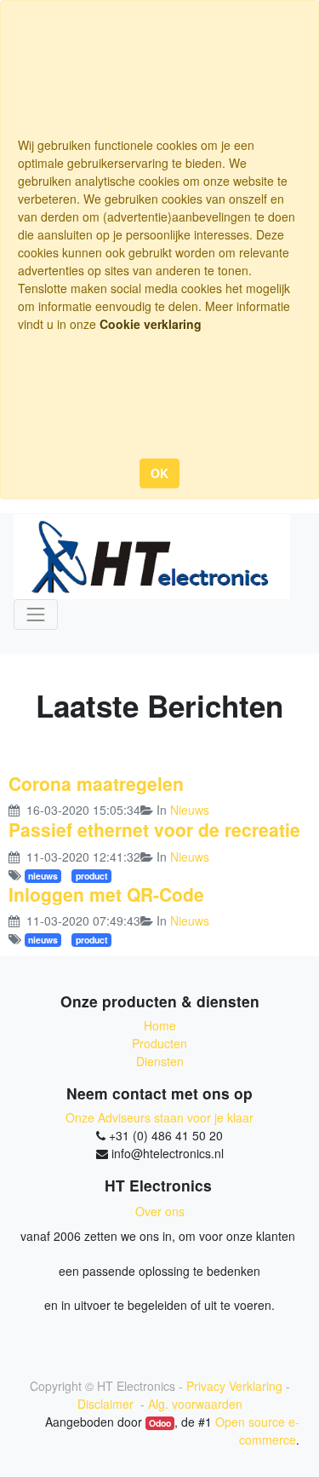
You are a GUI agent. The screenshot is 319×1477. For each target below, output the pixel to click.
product (92, 875)
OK (159, 473)
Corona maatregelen (96, 783)
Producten (159, 1043)
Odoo (160, 1422)
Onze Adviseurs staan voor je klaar (159, 1117)
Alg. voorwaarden (195, 1403)
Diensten (160, 1061)
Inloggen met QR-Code (106, 894)
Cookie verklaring (151, 323)
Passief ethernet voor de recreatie (154, 829)
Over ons (160, 1211)
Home (160, 1025)
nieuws (43, 875)
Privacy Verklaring (234, 1385)
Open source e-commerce (257, 1430)
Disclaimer (107, 1403)
